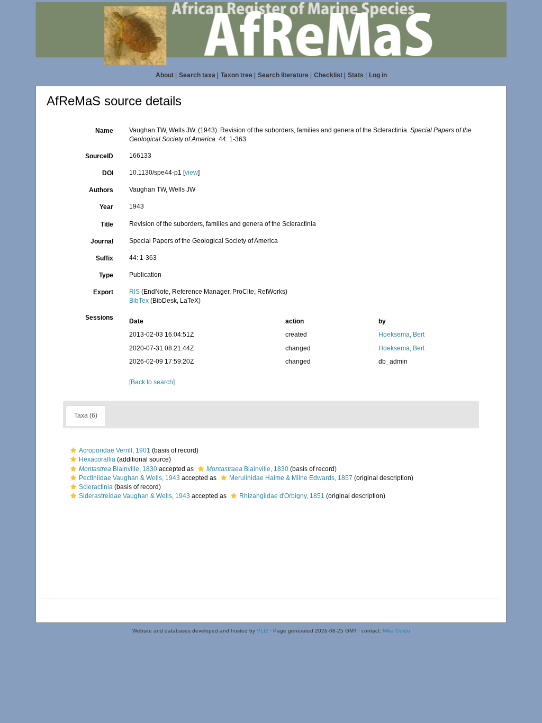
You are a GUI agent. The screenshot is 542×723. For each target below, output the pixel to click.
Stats (356, 75)
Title (107, 224)
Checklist (328, 75)
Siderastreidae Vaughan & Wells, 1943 (134, 496)
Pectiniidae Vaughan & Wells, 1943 (129, 478)
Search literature (283, 75)
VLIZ (262, 631)
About (165, 75)
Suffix (104, 258)
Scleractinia (96, 487)
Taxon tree (236, 75)
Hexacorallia (97, 459)
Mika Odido (396, 631)
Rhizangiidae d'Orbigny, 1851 (281, 496)
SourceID (99, 156)
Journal (102, 241)
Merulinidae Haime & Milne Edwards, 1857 (291, 478)
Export (103, 292)
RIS (134, 291)
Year (106, 207)
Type (106, 275)
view (191, 172)
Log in (378, 75)
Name (104, 130)
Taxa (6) (85, 415)
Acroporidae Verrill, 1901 (114, 450)
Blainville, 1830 (118, 469)
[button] (73, 450)
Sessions (99, 317)
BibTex (139, 300)
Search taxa (197, 75)
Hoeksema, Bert (401, 334)
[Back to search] (152, 382)
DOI (107, 173)
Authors (101, 190)
